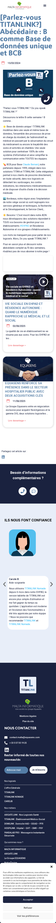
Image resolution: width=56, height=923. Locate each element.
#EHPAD (24, 225)
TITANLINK (30, 620)
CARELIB (8, 801)
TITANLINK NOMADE (14, 797)
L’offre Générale (12, 788)
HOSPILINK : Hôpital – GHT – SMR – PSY (23, 828)
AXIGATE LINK (11, 854)
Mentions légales (28, 716)
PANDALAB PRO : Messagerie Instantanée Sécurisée (24, 834)
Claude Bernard (31, 164)
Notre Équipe (10, 862)
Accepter (28, 899)
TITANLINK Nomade (35, 588)
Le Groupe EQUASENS (15, 858)
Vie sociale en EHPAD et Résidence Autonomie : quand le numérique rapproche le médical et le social (27, 312)
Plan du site (28, 721)
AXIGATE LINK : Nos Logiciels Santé (21, 815)
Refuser (28, 907)
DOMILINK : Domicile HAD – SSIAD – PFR (23, 824)
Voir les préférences (28, 916)
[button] (51, 866)
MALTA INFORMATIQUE (15, 849)
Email (7, 765)
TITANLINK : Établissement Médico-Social (24, 819)
